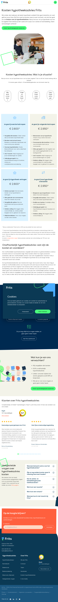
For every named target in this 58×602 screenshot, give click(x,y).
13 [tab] (36, 454)
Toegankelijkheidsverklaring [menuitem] (41, 592)
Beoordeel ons (45, 569)
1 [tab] (18, 454)
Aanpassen (25, 311)
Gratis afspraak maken (15, 319)
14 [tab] (38, 454)
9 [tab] (30, 454)
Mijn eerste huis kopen (7, 96)
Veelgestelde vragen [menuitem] (8, 579)
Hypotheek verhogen (50, 95)
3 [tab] (21, 454)
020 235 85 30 (6, 549)
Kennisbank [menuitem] (5, 563)
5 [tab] (24, 454)
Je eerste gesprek (42, 319)
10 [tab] (32, 454)
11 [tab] (33, 454)
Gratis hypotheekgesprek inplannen (14, 28)
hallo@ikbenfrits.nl (7, 551)
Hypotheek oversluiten (36, 95)
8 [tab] (29, 454)
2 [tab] (19, 454)
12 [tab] (35, 454)
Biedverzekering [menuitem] (7, 571)
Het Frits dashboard (29, 338)
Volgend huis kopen (22, 96)
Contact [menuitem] (23, 563)
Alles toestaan (42, 311)
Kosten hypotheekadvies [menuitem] (28, 575)
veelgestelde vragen (12, 238)
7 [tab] (27, 454)
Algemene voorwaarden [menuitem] (25, 592)
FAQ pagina (14, 485)
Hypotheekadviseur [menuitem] (8, 560)
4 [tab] (22, 454)
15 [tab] (39, 454)
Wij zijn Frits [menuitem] (24, 560)
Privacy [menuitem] (4, 592)
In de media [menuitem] (24, 579)
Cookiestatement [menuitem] (12, 592)
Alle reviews (5, 415)
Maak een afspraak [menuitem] (8, 575)
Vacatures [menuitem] (24, 571)
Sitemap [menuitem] (4, 594)
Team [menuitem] (22, 567)
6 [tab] (25, 454)
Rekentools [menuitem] (5, 567)
